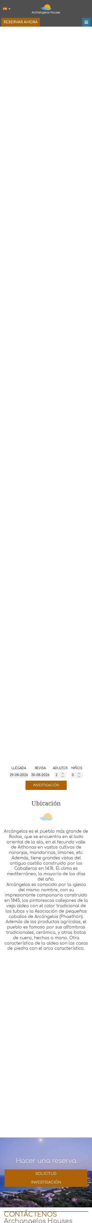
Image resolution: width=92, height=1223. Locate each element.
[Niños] (77, 775)
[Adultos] (60, 775)
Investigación (46, 785)
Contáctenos (30, 1214)
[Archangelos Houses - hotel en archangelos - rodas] (46, 8)
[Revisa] (40, 775)
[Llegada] (19, 775)
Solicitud (46, 1174)
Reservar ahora (21, 22)
